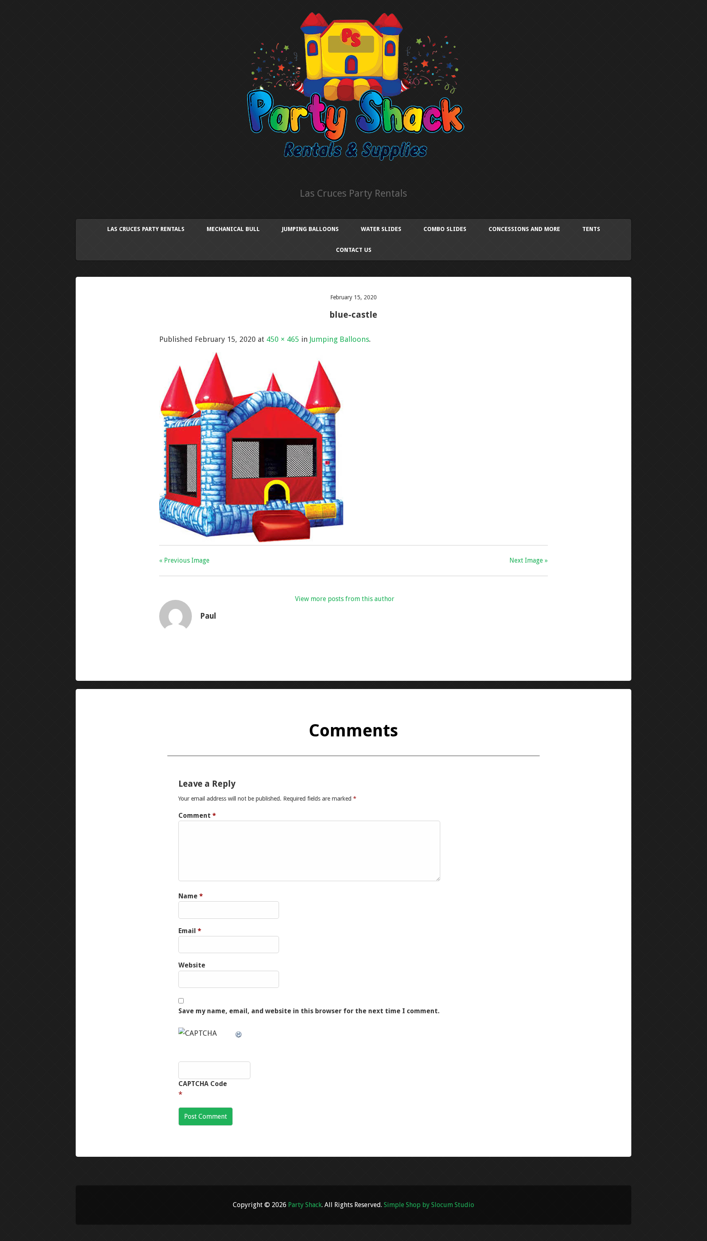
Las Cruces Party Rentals (146, 229)
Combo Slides (444, 229)
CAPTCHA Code (202, 1084)
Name (190, 896)
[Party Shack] (353, 158)
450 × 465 (282, 339)
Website (191, 965)
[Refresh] (238, 1033)
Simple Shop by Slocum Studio (429, 1205)
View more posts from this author (344, 599)
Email (189, 931)
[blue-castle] (251, 539)
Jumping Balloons (310, 229)
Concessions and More (524, 229)
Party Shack (305, 1205)
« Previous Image (184, 560)
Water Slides (381, 229)
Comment (197, 815)
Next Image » (528, 560)
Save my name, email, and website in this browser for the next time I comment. (308, 1011)
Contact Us (354, 250)
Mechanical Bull (233, 229)
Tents (591, 229)
